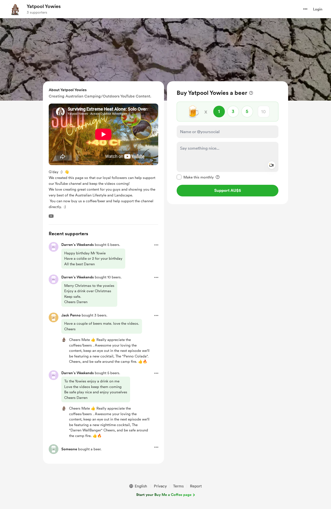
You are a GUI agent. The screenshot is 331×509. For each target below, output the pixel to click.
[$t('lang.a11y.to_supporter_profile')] (63, 339)
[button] (305, 9)
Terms (178, 486)
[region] (227, 142)
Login (317, 9)
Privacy (160, 486)
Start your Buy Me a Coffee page (163, 495)
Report (196, 486)
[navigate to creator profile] (15, 9)
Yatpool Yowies (44, 6)
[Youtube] (51, 216)
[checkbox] (195, 177)
